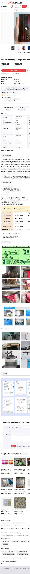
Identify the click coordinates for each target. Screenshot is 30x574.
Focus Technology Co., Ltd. (18, 568)
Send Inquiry (14, 70)
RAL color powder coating (19, 525)
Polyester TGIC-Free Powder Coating (7, 528)
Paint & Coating (14, 10)
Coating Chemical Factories (8, 554)
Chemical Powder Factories (21, 551)
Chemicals (7, 10)
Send (13, 446)
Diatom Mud (5, 544)
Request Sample (24, 73)
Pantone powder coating (6, 525)
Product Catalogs (21, 523)
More (2, 563)
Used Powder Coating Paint (8, 558)
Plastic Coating (15, 541)
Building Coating (21, 10)
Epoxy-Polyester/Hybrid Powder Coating (20, 528)
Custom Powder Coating (22, 554)
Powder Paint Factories (8, 551)
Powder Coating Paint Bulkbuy (9, 561)
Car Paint (23, 541)
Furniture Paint (6, 541)
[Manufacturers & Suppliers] (15, 2)
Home (2, 10)
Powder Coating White (22, 558)
